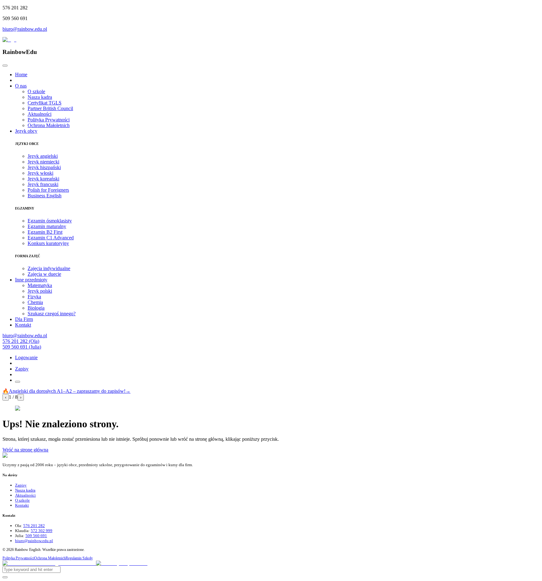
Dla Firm (24, 319)
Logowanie (26, 357)
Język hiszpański (44, 167)
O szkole (36, 91)
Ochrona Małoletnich (49, 125)
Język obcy (26, 131)
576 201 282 (34, 525)
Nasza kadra (40, 97)
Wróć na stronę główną (25, 449)
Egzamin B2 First (45, 232)
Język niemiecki (43, 161)
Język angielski (43, 156)
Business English (44, 195)
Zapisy (22, 368)
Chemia (35, 302)
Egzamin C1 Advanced (51, 237)
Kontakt (23, 325)
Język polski (40, 291)
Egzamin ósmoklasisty (50, 220)
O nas (21, 85)
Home (21, 74)
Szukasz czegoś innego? (52, 313)
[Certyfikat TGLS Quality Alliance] (121, 563)
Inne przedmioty (31, 279)
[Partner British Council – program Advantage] (49, 563)
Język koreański (43, 178)
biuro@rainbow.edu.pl (25, 29)
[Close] (5, 66)
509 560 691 (36, 535)
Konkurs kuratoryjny (48, 243)
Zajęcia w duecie (44, 274)
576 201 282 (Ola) (21, 341)
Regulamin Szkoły (79, 558)
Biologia (36, 308)
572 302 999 (41, 530)
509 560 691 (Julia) (22, 346)
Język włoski (40, 173)
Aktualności (39, 114)
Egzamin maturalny (47, 226)
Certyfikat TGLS (44, 102)
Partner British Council (50, 108)
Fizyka (34, 296)
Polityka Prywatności (49, 119)
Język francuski (43, 184)
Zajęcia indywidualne (49, 268)
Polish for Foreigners (48, 190)
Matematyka (40, 285)
